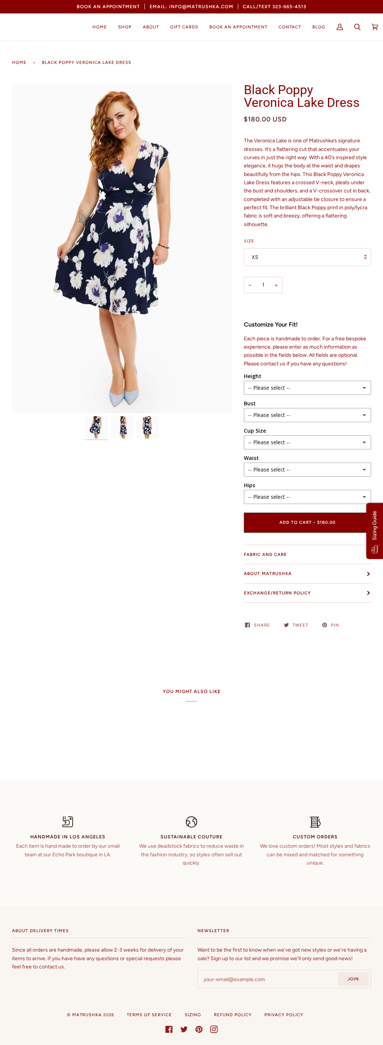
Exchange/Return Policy (277, 593)
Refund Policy (233, 1014)
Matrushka (87, 1014)
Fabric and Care (265, 554)
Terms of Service (149, 1014)
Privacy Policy (283, 1014)
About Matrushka (268, 573)
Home (19, 62)
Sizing (193, 1014)
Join (353, 978)
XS (255, 257)
